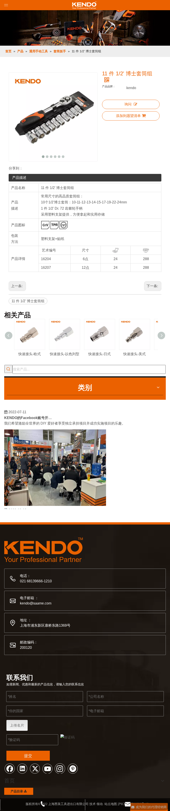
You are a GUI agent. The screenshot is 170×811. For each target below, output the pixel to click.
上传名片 (17, 725)
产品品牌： (108, 86)
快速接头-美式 (134, 354)
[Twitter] (34, 768)
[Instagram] (60, 768)
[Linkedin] (22, 768)
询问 (127, 104)
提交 (28, 756)
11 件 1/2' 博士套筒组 (28, 301)
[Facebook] (9, 768)
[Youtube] (47, 768)
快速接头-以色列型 (64, 354)
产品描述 (19, 177)
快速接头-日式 (99, 354)
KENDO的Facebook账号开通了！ (29, 415)
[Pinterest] (72, 768)
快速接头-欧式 (29, 354)
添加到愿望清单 (128, 116)
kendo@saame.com (35, 603)
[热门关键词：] (8, 369)
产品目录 (17, 791)
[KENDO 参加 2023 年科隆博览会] (55, 502)
